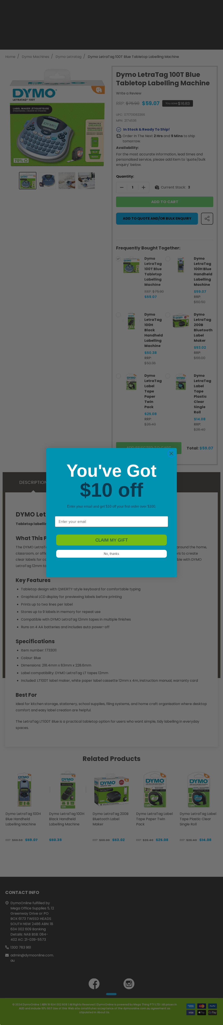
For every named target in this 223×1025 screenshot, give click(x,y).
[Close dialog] (171, 453)
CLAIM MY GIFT (111, 540)
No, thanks (111, 553)
